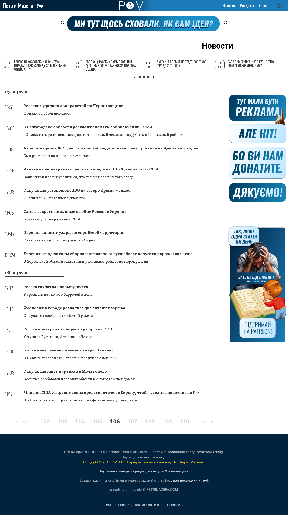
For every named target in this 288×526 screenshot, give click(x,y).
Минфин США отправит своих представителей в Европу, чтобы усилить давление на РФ (111, 392)
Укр (40, 5)
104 (80, 421)
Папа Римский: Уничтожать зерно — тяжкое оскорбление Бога (252, 63)
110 (184, 421)
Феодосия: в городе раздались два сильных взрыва (74, 308)
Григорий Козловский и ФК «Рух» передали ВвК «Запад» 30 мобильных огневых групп (40, 65)
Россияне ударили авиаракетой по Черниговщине (73, 106)
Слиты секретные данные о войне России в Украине (75, 211)
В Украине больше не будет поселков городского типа (181, 63)
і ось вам (186, 480)
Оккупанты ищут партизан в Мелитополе (65, 371)
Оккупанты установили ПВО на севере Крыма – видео (77, 190)
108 (150, 421)
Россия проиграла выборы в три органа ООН (68, 329)
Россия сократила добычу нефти (56, 287)
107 (132, 421)
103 (63, 421)
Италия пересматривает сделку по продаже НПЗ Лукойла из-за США (91, 169)
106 (115, 422)
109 (167, 421)
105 (97, 421)
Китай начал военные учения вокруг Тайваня (69, 350)
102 (45, 421)
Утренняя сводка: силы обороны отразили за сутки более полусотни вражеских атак (108, 254)
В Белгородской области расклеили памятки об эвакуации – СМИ (88, 127)
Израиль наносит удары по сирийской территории (74, 233)
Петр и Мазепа (18, 5)
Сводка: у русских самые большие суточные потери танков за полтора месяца (110, 65)
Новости (229, 5)
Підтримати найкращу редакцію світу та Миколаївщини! (144, 471)
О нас (263, 5)
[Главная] (131, 5)
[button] (135, 77)
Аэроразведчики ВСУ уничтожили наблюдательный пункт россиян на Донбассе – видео (111, 148)
